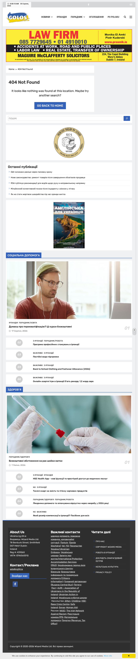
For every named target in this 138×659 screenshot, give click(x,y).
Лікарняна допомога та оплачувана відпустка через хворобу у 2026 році (71, 503)
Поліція (64, 542)
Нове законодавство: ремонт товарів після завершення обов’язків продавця (48, 177)
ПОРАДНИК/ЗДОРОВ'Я (19, 457)
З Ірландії (38, 341)
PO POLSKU (113, 17)
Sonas (62, 607)
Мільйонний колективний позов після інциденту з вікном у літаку (43, 188)
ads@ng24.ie (16, 569)
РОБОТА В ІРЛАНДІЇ (105, 552)
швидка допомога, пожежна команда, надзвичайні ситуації (65, 539)
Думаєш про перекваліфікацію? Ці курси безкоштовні (40, 326)
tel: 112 (65, 546)
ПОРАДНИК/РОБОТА (53, 341)
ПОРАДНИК (76, 17)
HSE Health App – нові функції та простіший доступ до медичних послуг (70, 478)
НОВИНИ (45, 17)
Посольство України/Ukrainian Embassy (66, 549)
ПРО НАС (100, 541)
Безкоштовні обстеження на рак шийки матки (35, 460)
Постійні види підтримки (46, 357)
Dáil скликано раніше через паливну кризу (31, 172)
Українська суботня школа (73, 597)
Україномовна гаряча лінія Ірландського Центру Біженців (68, 568)
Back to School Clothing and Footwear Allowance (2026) (61, 369)
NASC (62, 610)
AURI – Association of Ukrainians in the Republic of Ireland (65, 591)
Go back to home (50, 105)
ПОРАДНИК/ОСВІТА (28, 323)
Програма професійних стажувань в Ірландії (56, 344)
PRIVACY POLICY (104, 572)
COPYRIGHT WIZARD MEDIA (109, 547)
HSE (84, 601)
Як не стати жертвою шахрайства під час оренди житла (38, 194)
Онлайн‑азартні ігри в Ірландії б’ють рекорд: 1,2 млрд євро (63, 381)
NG (34, 487)
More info (108, 656)
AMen (67, 601)
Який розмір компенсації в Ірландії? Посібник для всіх (61, 515)
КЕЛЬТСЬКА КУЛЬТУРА (107, 567)
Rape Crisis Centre (60, 604)
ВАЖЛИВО (38, 353)
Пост (53, 588)
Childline (76, 601)
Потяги (77, 584)
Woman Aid (71, 607)
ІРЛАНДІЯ (62, 17)
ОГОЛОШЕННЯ (96, 17)
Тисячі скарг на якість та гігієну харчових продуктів (60, 491)
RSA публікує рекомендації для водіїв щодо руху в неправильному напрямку (48, 183)
